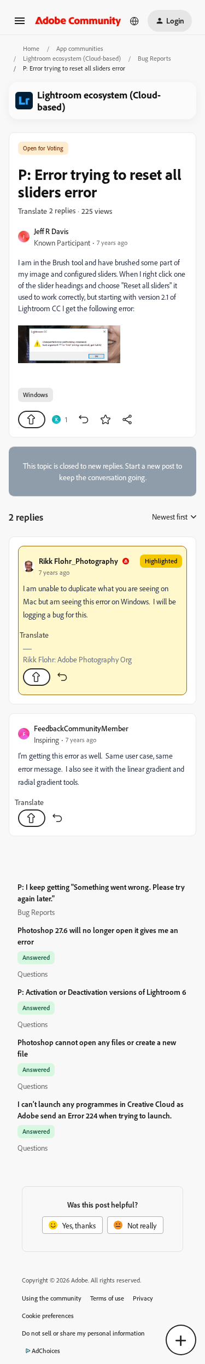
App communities (79, 48)
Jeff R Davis (51, 231)
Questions (32, 973)
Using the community (51, 1298)
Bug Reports (154, 58)
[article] (102, 620)
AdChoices (46, 1350)
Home (31, 48)
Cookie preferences (48, 1315)
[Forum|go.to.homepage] (78, 20)
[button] (19, 24)
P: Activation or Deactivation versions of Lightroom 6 (101, 991)
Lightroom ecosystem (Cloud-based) (72, 58)
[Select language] (134, 21)
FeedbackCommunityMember (81, 728)
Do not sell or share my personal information (83, 1333)
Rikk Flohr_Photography (78, 561)
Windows (35, 394)
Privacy (143, 1298)
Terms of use (107, 1298)
